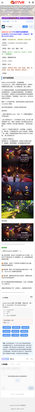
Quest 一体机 (6, 21)
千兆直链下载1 (6, 327)
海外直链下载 (25, 327)
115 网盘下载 (24, 335)
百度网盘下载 (24, 331)
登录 (8, 322)
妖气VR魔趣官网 (22, 405)
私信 (31, 26)
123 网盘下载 (15, 335)
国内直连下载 (15, 331)
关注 (26, 26)
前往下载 (30, 21)
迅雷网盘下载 (6, 335)
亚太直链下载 (6, 331)
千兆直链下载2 (16, 327)
